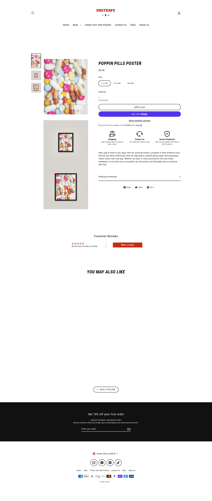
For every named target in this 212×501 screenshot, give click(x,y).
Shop (76, 24)
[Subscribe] (129, 429)
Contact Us (121, 24)
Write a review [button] (127, 245)
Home (66, 24)
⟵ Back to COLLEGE (106, 389)
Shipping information (108, 176)
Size (100, 77)
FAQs (133, 24)
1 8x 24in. (130, 83)
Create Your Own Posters (98, 24)
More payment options (139, 120)
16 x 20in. (117, 83)
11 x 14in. (104, 83)
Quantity (102, 92)
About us (144, 24)
